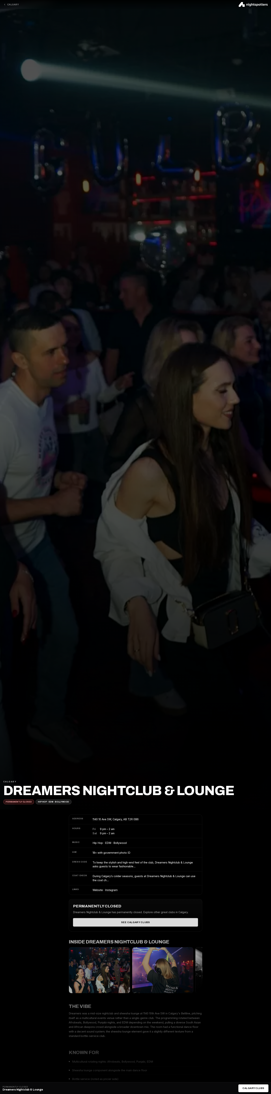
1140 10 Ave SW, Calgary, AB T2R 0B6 (116, 819)
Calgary (13, 4)
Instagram (111, 890)
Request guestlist (135, 596)
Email (103, 576)
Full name (106, 511)
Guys (103, 544)
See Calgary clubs (135, 922)
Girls (140, 544)
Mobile (104, 560)
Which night (108, 527)
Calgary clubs (253, 1088)
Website (98, 890)
